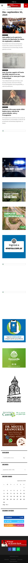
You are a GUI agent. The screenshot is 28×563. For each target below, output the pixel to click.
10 (7, 493)
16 (4, 496)
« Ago (3, 504)
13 (17, 493)
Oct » (7, 504)
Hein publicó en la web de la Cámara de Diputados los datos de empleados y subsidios (13, 39)
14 (20, 493)
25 (11, 499)
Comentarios (5, 35)
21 (20, 496)
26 (14, 499)
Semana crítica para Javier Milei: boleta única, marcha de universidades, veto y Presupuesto (13, 112)
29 (24, 499)
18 (11, 496)
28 (20, 499)
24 (7, 499)
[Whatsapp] (18, 549)
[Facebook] (10, 549)
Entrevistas (20, 559)
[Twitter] (14, 549)
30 (4, 502)
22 (24, 496)
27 (17, 499)
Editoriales (6, 559)
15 (24, 493)
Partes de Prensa (13, 561)
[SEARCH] (24, 457)
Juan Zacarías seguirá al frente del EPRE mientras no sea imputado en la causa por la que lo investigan (13, 75)
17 (7, 496)
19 (14, 496)
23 (4, 499)
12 (14, 493)
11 (11, 493)
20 (17, 496)
